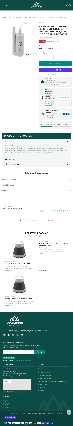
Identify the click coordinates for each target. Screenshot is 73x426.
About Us (6, 407)
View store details (49, 104)
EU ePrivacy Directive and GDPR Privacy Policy (52, 381)
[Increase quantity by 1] (56, 57)
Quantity (42, 53)
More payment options (55, 74)
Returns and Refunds (44, 375)
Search (40, 369)
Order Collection (63, 97)
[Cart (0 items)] (70, 5)
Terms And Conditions (44, 378)
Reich (43, 22)
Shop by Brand (7, 404)
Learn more (49, 117)
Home (3, 18)
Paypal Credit (42, 390)
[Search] (7, 5)
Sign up (39, 352)
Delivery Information (44, 372)
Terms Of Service (43, 384)
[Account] (66, 5)
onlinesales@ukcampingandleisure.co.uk (15, 373)
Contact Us (41, 387)
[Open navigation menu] (2, 5)
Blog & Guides (7, 401)
